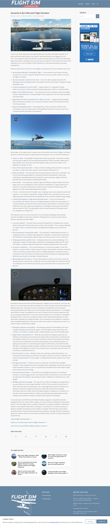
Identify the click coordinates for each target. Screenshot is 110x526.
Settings (90, 521)
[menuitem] (80, 4)
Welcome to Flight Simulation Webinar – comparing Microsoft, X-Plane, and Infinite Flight (85, 499)
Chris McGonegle (39, 16)
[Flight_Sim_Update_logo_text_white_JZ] (26, 4)
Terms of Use (46, 495)
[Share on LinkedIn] (46, 436)
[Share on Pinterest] (36, 436)
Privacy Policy (46, 499)
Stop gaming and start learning (80, 508)
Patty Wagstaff (22, 89)
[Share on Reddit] (56, 436)
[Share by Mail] (66, 436)
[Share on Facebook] (16, 436)
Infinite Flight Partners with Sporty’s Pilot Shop (84, 495)
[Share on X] (26, 436)
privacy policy (54, 522)
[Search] (97, 4)
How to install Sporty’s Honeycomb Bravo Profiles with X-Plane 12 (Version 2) (85, 512)
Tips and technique (27, 16)
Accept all (102, 521)
